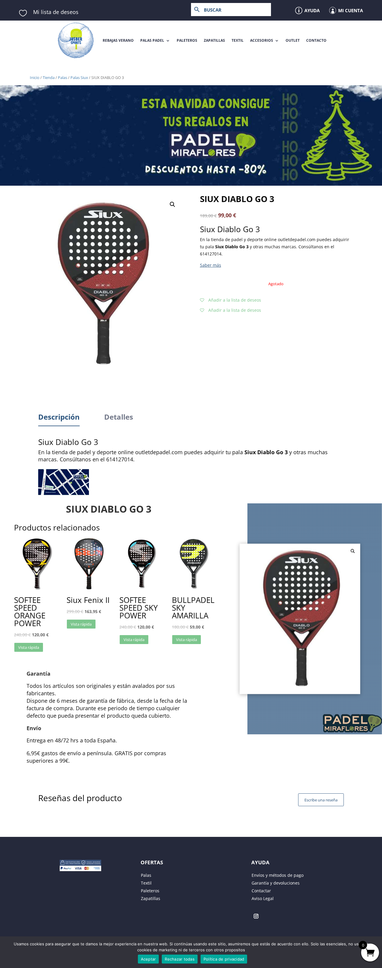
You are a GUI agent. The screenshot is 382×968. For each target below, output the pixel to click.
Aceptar (148, 959)
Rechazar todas (180, 959)
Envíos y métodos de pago (278, 875)
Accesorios (261, 40)
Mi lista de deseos (55, 11)
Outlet (293, 40)
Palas (62, 77)
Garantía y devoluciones (276, 883)
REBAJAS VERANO (118, 40)
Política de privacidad (224, 959)
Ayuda (312, 10)
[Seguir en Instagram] (256, 916)
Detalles (118, 417)
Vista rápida (28, 647)
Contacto (316, 40)
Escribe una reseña (321, 800)
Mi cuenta (350, 10)
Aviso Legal (263, 898)
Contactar (261, 890)
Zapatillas (214, 40)
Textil (238, 40)
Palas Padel (152, 40)
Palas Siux (79, 77)
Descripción (59, 417)
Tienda (49, 77)
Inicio (34, 77)
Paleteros (187, 40)
